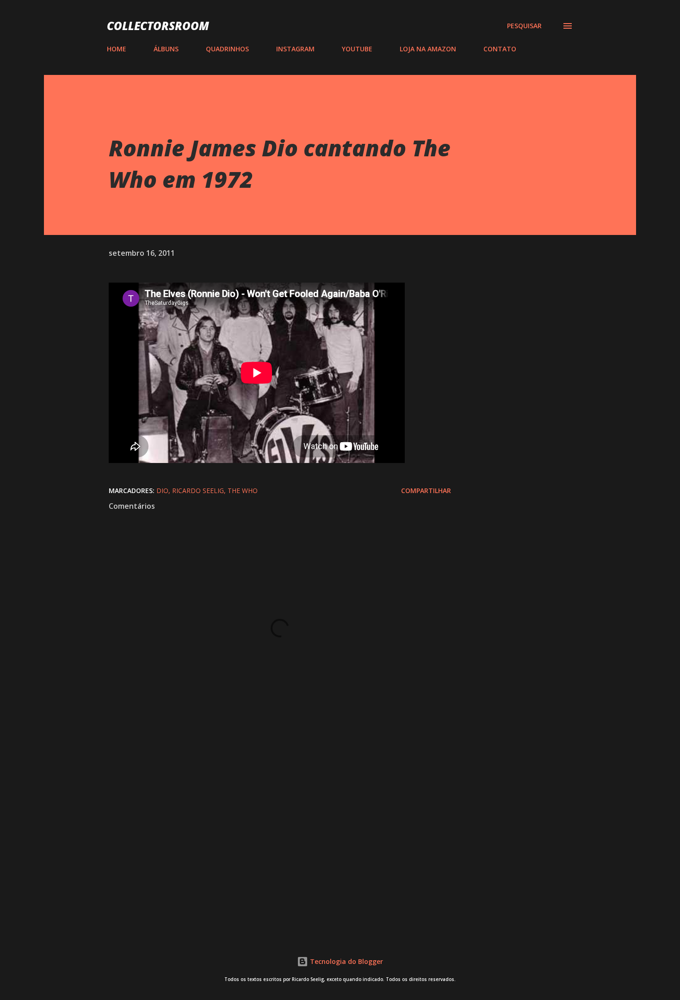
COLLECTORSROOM (158, 25)
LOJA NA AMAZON (428, 48)
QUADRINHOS (227, 48)
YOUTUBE (357, 48)
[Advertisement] (265, 816)
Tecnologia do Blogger (345, 961)
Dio (162, 490)
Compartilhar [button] (426, 490)
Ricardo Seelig (198, 490)
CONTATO (499, 48)
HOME (116, 48)
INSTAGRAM (295, 48)
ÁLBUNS (166, 48)
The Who (243, 490)
